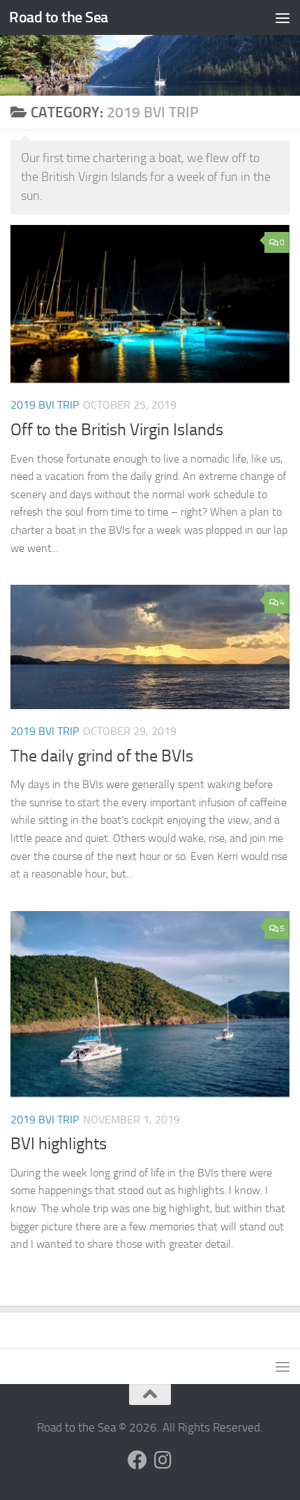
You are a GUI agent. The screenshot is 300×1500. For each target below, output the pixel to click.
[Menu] (282, 17)
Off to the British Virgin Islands (116, 429)
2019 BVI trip (44, 405)
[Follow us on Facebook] (137, 1460)
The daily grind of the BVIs (101, 756)
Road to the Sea (58, 17)
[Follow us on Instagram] (162, 1460)
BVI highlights (58, 1143)
